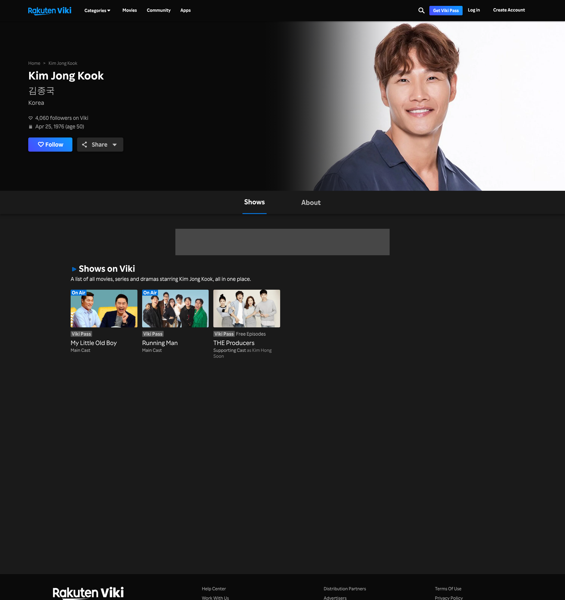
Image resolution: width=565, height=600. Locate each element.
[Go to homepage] (49, 10)
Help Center (214, 588)
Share (99, 144)
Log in (474, 10)
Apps (185, 10)
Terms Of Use (448, 588)
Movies (129, 10)
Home (34, 63)
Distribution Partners (345, 588)
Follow (54, 144)
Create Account (509, 10)
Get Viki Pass (446, 10)
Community (159, 10)
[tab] (254, 202)
